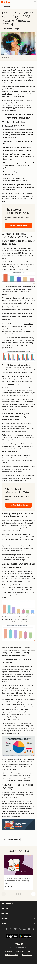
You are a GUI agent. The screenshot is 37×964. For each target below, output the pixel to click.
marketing (29, 343)
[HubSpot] (18, 944)
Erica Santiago (14, 29)
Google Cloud (28, 324)
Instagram (5, 622)
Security (29, 951)
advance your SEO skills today (20, 780)
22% (4, 163)
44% (4, 185)
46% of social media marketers (12, 523)
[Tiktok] (33, 929)
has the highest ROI (21, 250)
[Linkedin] (24, 929)
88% (16, 690)
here (3, 201)
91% (4, 141)
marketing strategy (10, 137)
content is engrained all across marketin (21, 86)
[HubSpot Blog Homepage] (5, 2)
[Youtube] (15, 929)
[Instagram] (11, 929)
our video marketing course (26, 309)
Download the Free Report (18, 225)
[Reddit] (29, 929)
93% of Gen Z (24, 573)
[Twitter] (20, 929)
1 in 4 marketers (16, 435)
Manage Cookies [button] (27, 955)
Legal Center (8, 951)
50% (4, 178)
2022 (14, 174)
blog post (11, 384)
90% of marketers (13, 262)
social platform (7, 94)
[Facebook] (6, 929)
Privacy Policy (20, 951)
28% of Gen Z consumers (19, 585)
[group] (18, 872)
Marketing (7, 6)
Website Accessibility (11, 955)
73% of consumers (14, 289)
